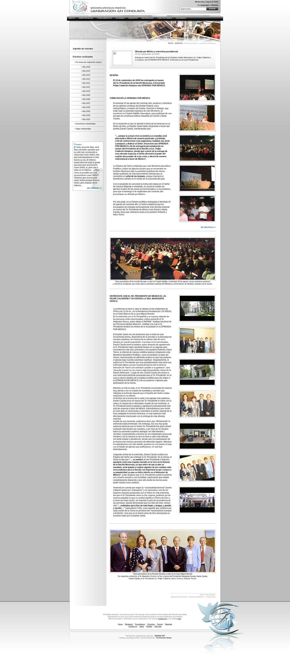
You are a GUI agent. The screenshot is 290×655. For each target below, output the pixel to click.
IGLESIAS (120, 18)
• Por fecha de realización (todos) (88, 62)
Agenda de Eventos (178, 597)
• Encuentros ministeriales (85, 124)
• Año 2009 (85, 95)
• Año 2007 (85, 103)
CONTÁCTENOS (164, 18)
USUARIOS (181, 18)
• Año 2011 (85, 87)
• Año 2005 (85, 111)
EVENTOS (133, 18)
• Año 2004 (85, 115)
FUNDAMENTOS (104, 18)
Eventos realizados (83, 57)
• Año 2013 (85, 79)
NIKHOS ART (160, 636)
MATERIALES (147, 18)
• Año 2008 (85, 99)
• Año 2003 (85, 119)
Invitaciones (210, 597)
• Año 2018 (85, 67)
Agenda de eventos (83, 49)
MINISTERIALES (86, 18)
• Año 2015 (85, 71)
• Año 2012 (85, 83)
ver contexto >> (94, 188)
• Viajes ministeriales (83, 129)
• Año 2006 (85, 107)
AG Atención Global (164, 638)
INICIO (72, 18)
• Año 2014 (85, 75)
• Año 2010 (85, 91)
